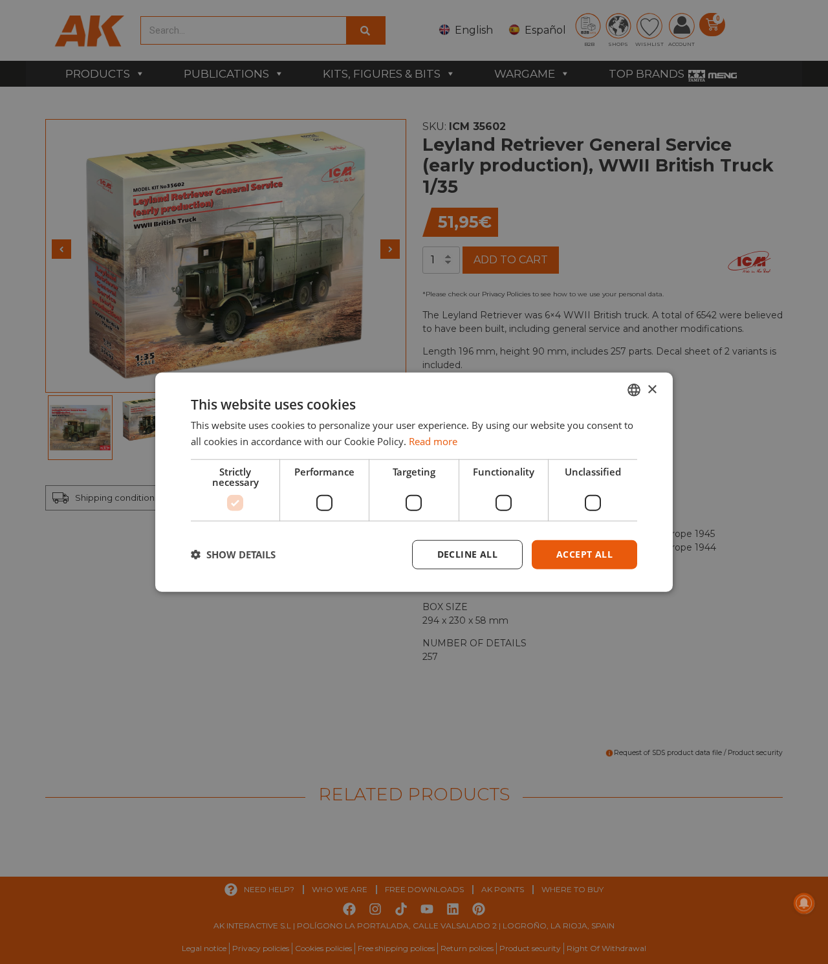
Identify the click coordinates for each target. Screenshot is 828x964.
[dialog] (414, 482)
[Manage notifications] (804, 903)
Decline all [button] (467, 554)
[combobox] (633, 390)
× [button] (652, 389)
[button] (233, 554)
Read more (433, 441)
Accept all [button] (584, 554)
